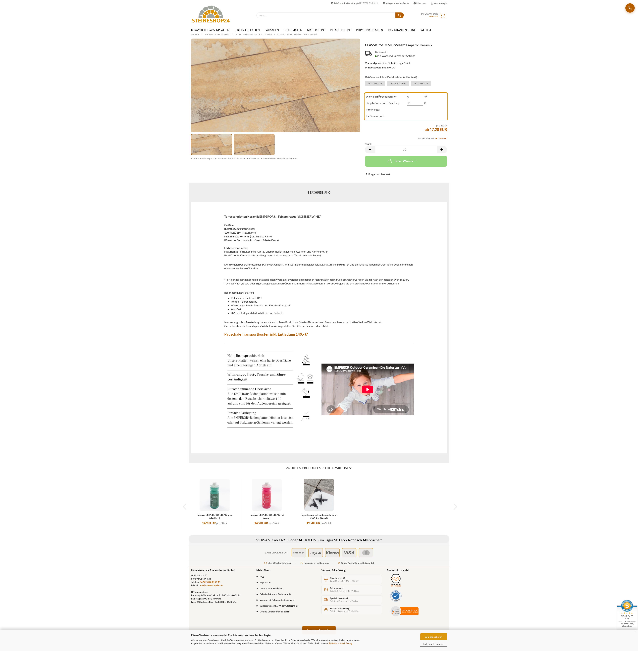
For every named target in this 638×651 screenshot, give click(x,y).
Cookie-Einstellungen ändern (275, 611)
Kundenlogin (440, 3)
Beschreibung (319, 192)
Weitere (426, 29)
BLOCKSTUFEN (293, 29)
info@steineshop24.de (397, 3)
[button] (370, 149)
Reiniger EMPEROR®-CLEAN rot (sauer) (267, 516)
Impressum (265, 582)
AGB (262, 576)
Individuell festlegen (433, 644)
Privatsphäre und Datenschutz (275, 594)
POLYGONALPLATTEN (369, 29)
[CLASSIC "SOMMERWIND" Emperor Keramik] (275, 86)
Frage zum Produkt (379, 174)
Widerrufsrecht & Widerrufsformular (279, 605)
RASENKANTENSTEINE (402, 29)
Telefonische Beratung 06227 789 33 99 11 (355, 3)
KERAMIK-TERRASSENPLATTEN (210, 29)
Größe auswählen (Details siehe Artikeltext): (391, 77)
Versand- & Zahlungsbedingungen (277, 599)
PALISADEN (272, 29)
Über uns (421, 3)
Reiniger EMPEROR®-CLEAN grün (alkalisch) (214, 516)
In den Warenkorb (406, 161)
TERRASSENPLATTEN (247, 29)
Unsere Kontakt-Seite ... (272, 588)
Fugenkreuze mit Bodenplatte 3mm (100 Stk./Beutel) (319, 516)
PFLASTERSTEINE (340, 29)
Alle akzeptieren (433, 636)
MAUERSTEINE (316, 29)
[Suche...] (399, 15)
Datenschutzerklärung (340, 643)
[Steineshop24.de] (211, 14)
